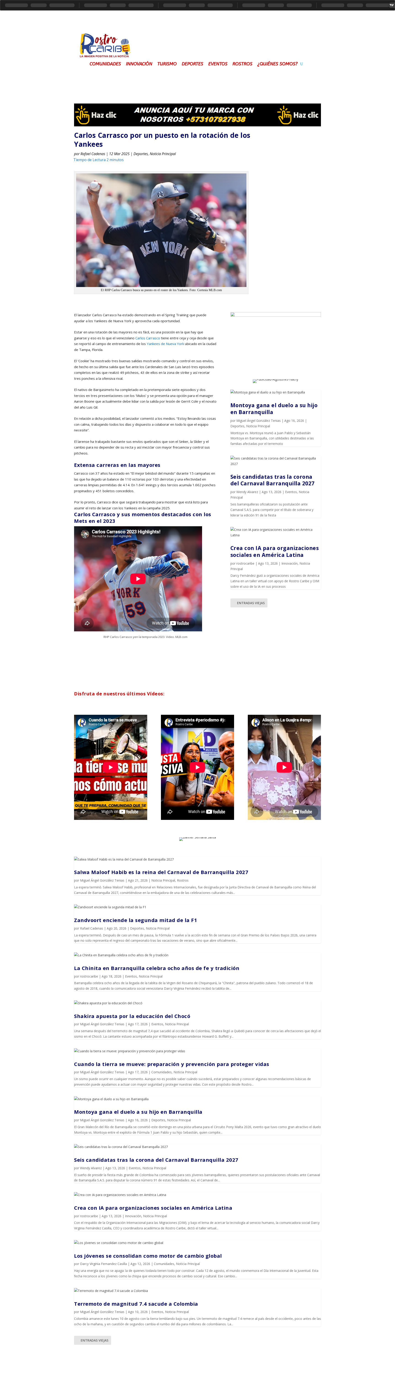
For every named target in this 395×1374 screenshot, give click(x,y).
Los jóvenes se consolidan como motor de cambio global (148, 1255)
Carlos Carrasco (147, 338)
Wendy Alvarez (247, 492)
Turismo (167, 63)
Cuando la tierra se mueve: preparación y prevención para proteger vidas (171, 1063)
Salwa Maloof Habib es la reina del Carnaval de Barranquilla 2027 (161, 872)
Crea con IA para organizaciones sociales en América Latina (274, 551)
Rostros (242, 63)
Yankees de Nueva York (165, 343)
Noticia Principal (163, 153)
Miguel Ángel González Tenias (258, 420)
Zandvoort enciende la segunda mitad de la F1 (135, 920)
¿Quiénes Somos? (277, 63)
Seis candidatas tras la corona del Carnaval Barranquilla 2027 (272, 480)
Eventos (217, 63)
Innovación (139, 63)
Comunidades (105, 63)
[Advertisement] (229, 42)
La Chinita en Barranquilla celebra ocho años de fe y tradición (156, 968)
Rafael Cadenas (92, 153)
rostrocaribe (245, 563)
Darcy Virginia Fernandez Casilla (103, 1264)
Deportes (192, 63)
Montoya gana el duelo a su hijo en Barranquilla (274, 408)
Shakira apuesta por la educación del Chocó (132, 1016)
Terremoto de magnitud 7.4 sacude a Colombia (136, 1303)
